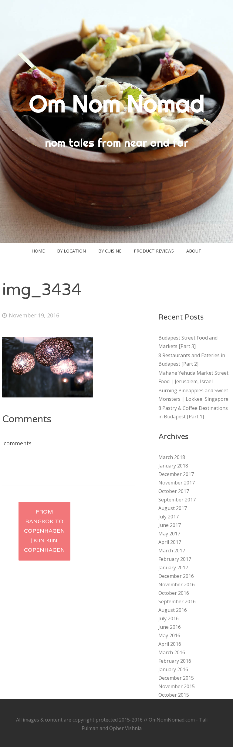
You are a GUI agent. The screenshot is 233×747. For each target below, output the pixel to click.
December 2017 (176, 474)
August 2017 (172, 508)
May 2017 (169, 533)
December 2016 (176, 576)
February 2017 (174, 559)
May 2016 (169, 635)
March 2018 (171, 457)
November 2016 (176, 584)
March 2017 (171, 550)
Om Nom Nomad (116, 104)
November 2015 (176, 686)
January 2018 (173, 465)
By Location (71, 251)
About (193, 251)
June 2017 (169, 525)
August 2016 (172, 610)
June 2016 (169, 627)
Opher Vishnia (125, 728)
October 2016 (173, 593)
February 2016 (174, 661)
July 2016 (168, 618)
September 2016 (177, 601)
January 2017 (173, 567)
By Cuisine (109, 251)
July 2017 (168, 516)
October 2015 (173, 695)
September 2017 (177, 499)
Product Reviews (154, 251)
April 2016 (169, 644)
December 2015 (176, 678)
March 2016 (171, 652)
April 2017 (169, 542)
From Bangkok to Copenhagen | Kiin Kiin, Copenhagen (44, 530)
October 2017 (173, 491)
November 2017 (176, 482)
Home (38, 251)
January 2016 (173, 669)
